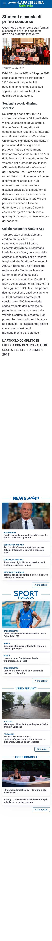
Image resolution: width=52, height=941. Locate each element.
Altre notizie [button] (41, 584)
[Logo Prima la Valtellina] (26, 4)
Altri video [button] (42, 749)
